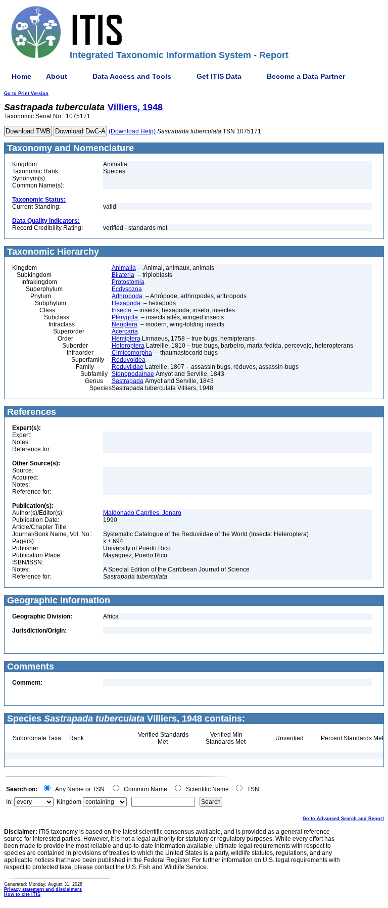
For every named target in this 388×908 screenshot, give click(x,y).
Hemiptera (126, 338)
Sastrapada (127, 381)
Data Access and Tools (131, 76)
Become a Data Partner (306, 76)
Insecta (121, 310)
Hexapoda (126, 303)
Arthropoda (127, 296)
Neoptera (124, 324)
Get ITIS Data (219, 76)
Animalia (124, 267)
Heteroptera (128, 345)
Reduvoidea (129, 359)
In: (9, 801)
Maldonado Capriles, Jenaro (142, 512)
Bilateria (123, 274)
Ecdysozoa (127, 289)
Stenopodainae (133, 373)
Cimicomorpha (132, 352)
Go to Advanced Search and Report (343, 818)
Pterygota (125, 317)
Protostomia (128, 281)
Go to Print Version (26, 93)
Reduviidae (127, 366)
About (56, 76)
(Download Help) (132, 131)
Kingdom (69, 801)
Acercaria (125, 331)
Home (21, 76)
